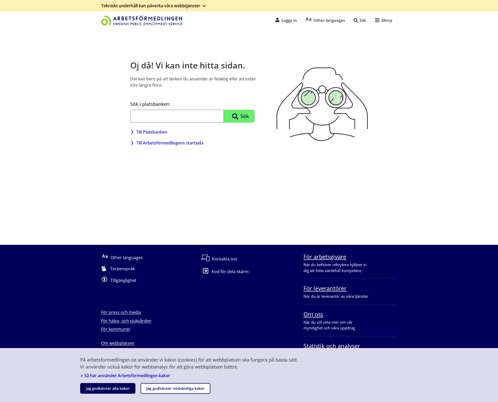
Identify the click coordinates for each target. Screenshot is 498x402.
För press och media (121, 312)
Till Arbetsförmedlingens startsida (169, 143)
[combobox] (177, 116)
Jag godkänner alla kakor (108, 388)
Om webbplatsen (117, 343)
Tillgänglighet (123, 280)
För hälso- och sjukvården (126, 321)
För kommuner (115, 329)
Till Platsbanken (151, 132)
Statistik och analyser (331, 346)
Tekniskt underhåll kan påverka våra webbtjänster (150, 6)
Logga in (289, 20)
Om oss (313, 314)
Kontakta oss (224, 259)
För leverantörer (325, 288)
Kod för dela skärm (230, 271)
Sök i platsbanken (149, 104)
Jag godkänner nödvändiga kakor (175, 388)
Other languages (126, 257)
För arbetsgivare (324, 256)
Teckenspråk (122, 269)
